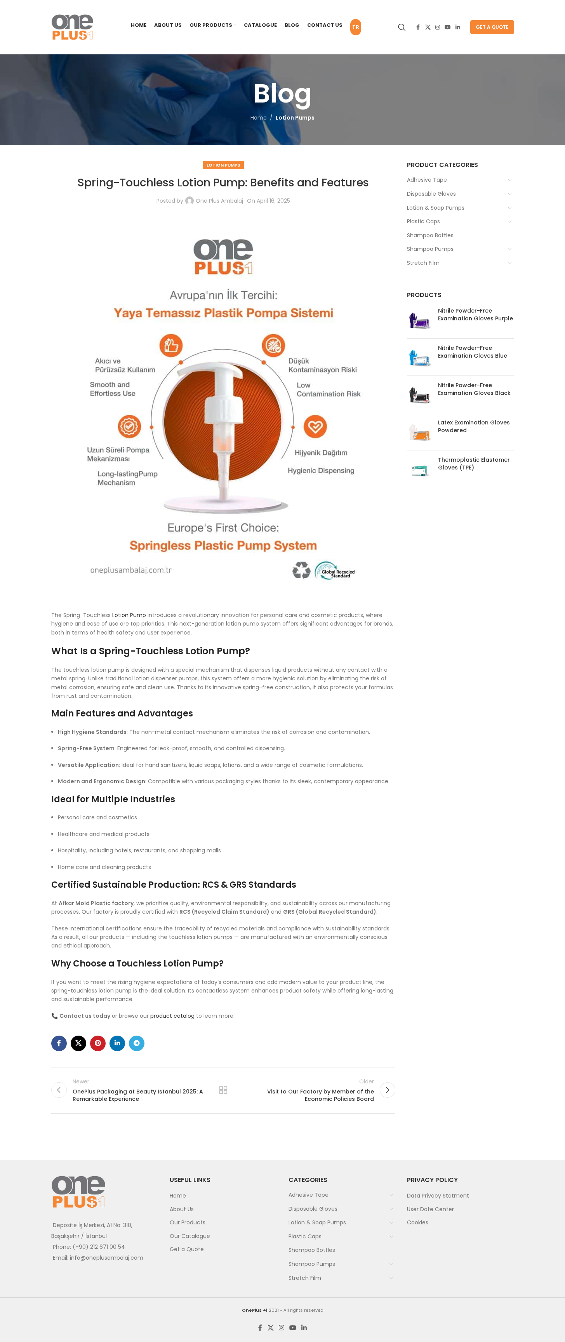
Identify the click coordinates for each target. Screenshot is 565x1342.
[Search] (402, 27)
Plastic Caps (423, 221)
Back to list (223, 1090)
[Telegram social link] (136, 1043)
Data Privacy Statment (438, 1195)
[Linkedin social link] (457, 27)
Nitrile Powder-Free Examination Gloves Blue (472, 352)
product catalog (172, 1016)
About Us (182, 1209)
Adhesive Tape (427, 180)
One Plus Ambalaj (219, 201)
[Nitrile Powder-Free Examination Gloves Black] (419, 394)
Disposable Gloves (431, 194)
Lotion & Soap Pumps (435, 208)
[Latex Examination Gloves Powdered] (419, 431)
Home (258, 118)
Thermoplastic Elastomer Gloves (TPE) (474, 463)
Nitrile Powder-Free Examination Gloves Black (474, 389)
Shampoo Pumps (430, 249)
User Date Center (430, 1209)
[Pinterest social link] (98, 1043)
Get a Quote (492, 27)
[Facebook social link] (418, 27)
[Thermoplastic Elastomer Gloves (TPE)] (419, 469)
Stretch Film (423, 263)
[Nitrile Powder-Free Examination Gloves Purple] (419, 319)
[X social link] (428, 27)
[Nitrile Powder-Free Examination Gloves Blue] (419, 357)
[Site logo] (72, 27)
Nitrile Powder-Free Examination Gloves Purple (475, 314)
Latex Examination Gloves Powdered (474, 426)
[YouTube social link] (447, 27)
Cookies (417, 1222)
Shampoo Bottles (430, 235)
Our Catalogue (190, 1236)
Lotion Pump (129, 615)
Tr (355, 27)
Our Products (187, 1222)
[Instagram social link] (437, 27)
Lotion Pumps (295, 118)
